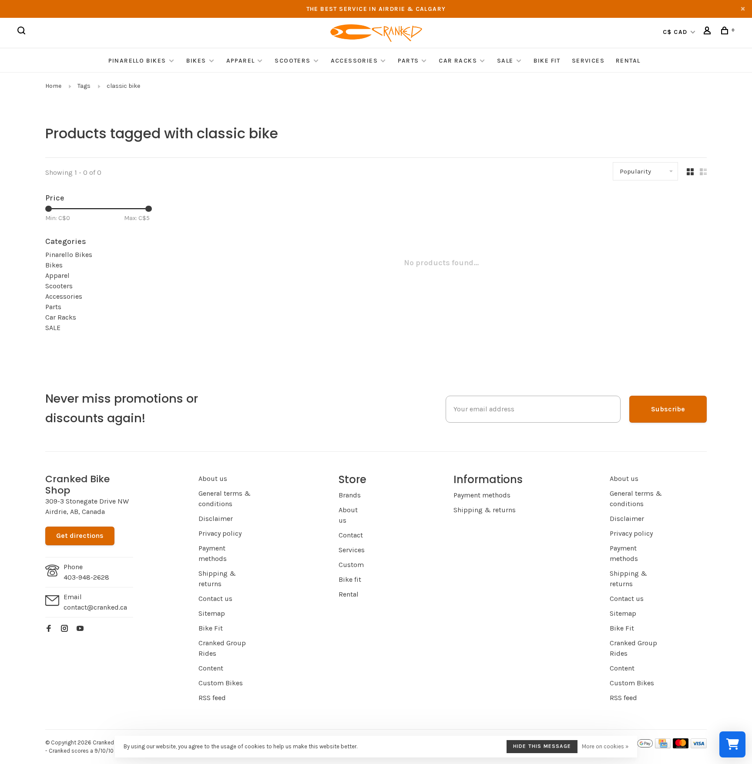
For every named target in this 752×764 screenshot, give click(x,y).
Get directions (80, 535)
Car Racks (458, 60)
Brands (350, 495)
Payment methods (481, 495)
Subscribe (668, 409)
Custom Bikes (220, 683)
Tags (84, 86)
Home (53, 86)
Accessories (355, 60)
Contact (351, 535)
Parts (408, 60)
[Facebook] (48, 629)
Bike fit (350, 579)
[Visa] (699, 746)
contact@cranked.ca (95, 607)
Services (588, 60)
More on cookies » (605, 746)
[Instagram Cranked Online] (64, 629)
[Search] (22, 32)
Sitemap (211, 613)
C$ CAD (676, 32)
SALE (505, 60)
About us (212, 478)
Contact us (215, 598)
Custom (351, 564)
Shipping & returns (484, 510)
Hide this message (542, 746)
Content (210, 668)
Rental (628, 60)
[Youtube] (80, 629)
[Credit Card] (663, 746)
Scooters (292, 60)
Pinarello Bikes (137, 60)
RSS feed (212, 698)
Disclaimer (215, 518)
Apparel (240, 60)
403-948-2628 (86, 577)
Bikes (196, 60)
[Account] (708, 32)
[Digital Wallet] (637, 746)
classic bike (123, 86)
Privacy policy (220, 533)
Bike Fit (547, 60)
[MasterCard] (681, 746)
